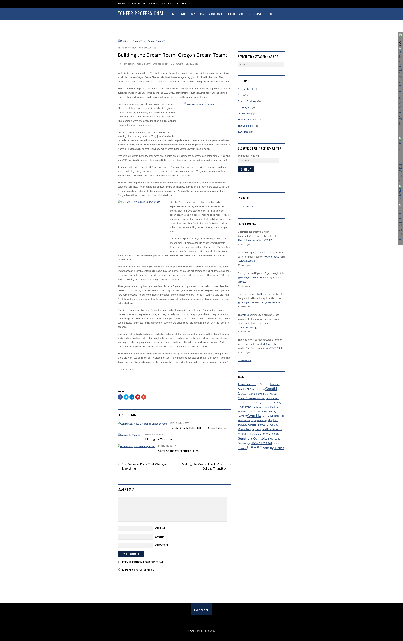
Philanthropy (255, 434)
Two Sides (243, 132)
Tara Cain (276, 443)
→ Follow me (244, 360)
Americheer (244, 384)
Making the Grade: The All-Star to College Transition (206, 466)
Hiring (264, 416)
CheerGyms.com (244, 403)
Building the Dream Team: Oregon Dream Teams (173, 55)
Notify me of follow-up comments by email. (143, 562)
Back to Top (201, 610)
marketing (262, 420)
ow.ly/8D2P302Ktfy (274, 348)
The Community (246, 125)
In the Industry (127, 47)
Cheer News (255, 13)
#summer (261, 252)
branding (275, 384)
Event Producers (272, 407)
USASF (254, 447)
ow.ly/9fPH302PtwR (271, 302)
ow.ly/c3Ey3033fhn (247, 261)
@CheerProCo (271, 256)
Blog (269, 13)
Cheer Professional (199, 631)
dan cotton (128, 63)
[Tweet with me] (400, 222)
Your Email (160, 536)
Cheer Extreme (246, 398)
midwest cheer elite (267, 424)
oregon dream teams (146, 63)
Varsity (268, 448)
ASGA (253, 385)
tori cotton (163, 63)
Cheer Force (260, 399)
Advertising (139, 3)
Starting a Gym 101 (252, 438)
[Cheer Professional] (141, 13)
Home (173, 13)
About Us (123, 3)
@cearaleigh (244, 240)
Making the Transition (159, 439)
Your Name (160, 528)
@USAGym (244, 277)
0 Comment (177, 63)
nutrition (266, 429)
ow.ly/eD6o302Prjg (247, 327)
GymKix (242, 416)
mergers (252, 425)
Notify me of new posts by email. (138, 569)
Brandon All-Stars (246, 389)
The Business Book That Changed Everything (142, 466)
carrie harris (255, 394)
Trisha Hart (242, 449)
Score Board (215, 13)
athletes (263, 384)
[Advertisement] (201, 585)
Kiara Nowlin (244, 420)
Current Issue (235, 13)
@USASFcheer (271, 344)
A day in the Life (246, 89)
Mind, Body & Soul (247, 119)
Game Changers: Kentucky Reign (178, 450)
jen (119, 63)
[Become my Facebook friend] (400, 90)
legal (253, 420)
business (260, 389)
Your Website (161, 545)
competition (266, 403)
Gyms (183, 13)
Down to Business (247, 101)
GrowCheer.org (268, 411)
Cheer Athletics (270, 394)
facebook (243, 197)
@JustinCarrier (266, 294)
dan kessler (257, 407)
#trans (245, 314)
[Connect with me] (400, 159)
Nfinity (258, 429)
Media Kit (167, 3)
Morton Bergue (246, 429)
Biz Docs (154, 3)
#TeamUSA (257, 277)
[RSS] (400, 192)
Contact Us (183, 3)
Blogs (241, 95)
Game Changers (254, 411)
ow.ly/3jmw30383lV (262, 240)
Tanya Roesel (261, 443)
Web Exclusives (147, 47)
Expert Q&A (197, 13)
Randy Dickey (270, 433)
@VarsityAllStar (246, 302)
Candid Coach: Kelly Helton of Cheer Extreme (198, 428)
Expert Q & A (244, 107)
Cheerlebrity (256, 403)
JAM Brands (275, 416)
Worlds (279, 448)
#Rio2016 (243, 281)
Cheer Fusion (272, 398)
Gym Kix (254, 416)
